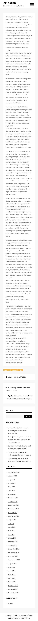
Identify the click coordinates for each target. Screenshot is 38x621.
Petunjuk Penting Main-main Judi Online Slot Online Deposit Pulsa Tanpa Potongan (19, 439)
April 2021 (11, 534)
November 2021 (13, 509)
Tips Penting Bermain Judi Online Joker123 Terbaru (18, 389)
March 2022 (12, 494)
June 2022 (11, 483)
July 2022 (11, 480)
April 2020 (11, 578)
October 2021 (12, 512)
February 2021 (13, 542)
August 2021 (12, 520)
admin (10, 377)
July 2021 (11, 523)
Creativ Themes (24, 618)
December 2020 (13, 549)
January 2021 (12, 545)
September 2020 (14, 560)
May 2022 (11, 487)
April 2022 (11, 491)
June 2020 (11, 571)
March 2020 (12, 582)
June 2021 (11, 527)
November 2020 (13, 553)
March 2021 (12, 538)
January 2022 (12, 502)
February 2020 (13, 585)
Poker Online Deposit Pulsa (13, 370)
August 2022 (12, 476)
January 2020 (13, 589)
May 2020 (11, 575)
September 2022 (14, 472)
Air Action (9, 3)
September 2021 (13, 516)
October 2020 (13, 556)
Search (9, 410)
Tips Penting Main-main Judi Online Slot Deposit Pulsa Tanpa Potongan (19, 397)
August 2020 (12, 564)
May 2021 (11, 531)
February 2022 (13, 498)
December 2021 (13, 505)
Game (10, 604)
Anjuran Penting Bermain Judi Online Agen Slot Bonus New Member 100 (18, 430)
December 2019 (13, 593)
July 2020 (11, 567)
